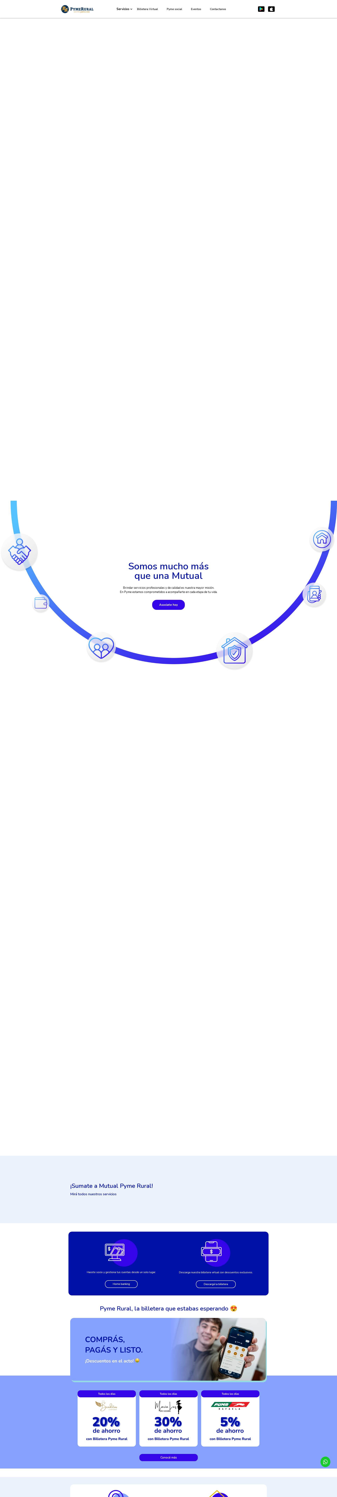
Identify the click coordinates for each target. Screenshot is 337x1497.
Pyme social (174, 9)
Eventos (196, 9)
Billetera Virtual (147, 9)
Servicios (123, 9)
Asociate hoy (168, 605)
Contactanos (218, 9)
